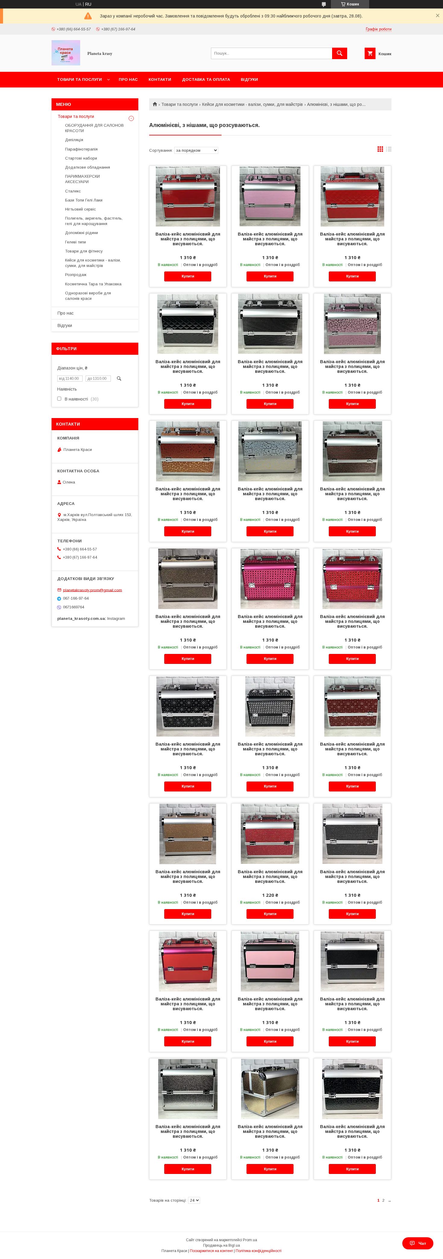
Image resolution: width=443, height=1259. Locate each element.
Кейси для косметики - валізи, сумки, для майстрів (252, 104)
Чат (422, 1243)
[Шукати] (339, 53)
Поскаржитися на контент (211, 1251)
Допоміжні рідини (81, 232)
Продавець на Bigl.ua (221, 1245)
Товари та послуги (79, 79)
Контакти (160, 79)
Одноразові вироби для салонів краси (88, 296)
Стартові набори (81, 158)
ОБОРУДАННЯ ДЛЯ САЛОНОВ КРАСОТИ (94, 128)
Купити (188, 276)
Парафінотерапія (81, 149)
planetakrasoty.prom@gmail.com (92, 590)
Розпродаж (75, 274)
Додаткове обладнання (87, 167)
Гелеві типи (75, 242)
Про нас (128, 79)
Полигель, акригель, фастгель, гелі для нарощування (94, 221)
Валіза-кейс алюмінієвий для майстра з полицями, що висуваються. (188, 239)
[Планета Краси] (66, 64)
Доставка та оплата (206, 79)
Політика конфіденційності (258, 1251)
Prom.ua (250, 1240)
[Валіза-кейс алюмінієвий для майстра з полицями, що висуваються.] (187, 196)
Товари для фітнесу (84, 251)
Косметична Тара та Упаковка (93, 284)
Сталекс (73, 191)
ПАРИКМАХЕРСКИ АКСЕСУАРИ (82, 179)
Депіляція (74, 140)
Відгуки (249, 79)
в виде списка (388, 150)
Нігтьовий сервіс (80, 209)
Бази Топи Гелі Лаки (83, 200)
